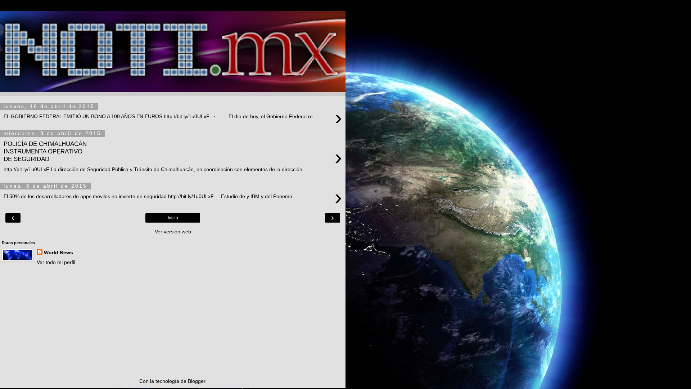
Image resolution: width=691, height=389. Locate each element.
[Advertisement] (173, 321)
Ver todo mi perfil (56, 262)
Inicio (173, 217)
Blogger (196, 381)
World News (58, 252)
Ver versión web (173, 231)
